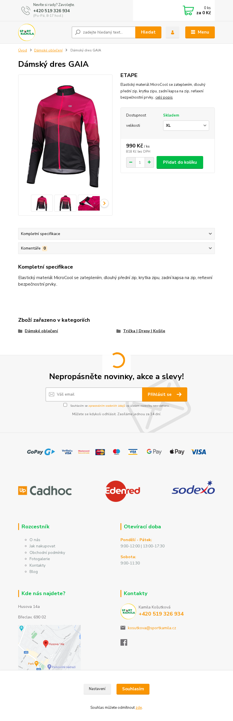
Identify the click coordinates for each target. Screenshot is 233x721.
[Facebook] (126, 644)
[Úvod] (42, 32)
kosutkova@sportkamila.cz (152, 628)
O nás (35, 540)
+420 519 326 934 (51, 11)
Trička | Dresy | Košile (144, 331)
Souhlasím (133, 689)
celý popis (164, 97)
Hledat (148, 32)
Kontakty (37, 565)
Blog (34, 571)
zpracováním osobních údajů (106, 406)
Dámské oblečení (48, 50)
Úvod (22, 50)
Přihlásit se (160, 394)
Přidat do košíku (180, 162)
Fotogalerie (40, 559)
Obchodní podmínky (47, 552)
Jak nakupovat (42, 546)
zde (139, 707)
